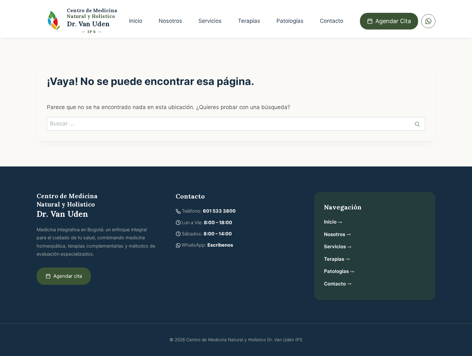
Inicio (135, 21)
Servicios (210, 21)
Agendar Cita (393, 21)
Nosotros (170, 21)
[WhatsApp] (428, 21)
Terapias (249, 21)
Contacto (331, 21)
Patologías (289, 21)
